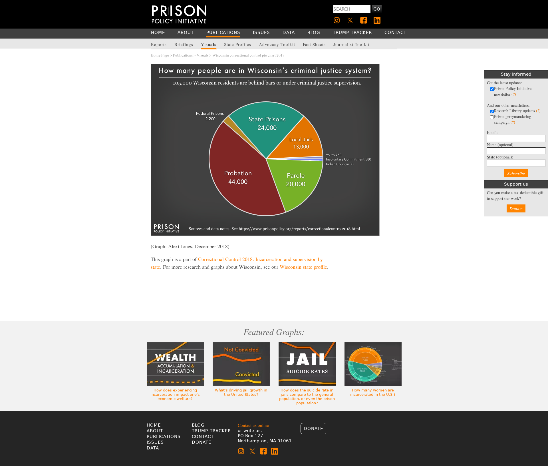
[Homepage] (179, 14)
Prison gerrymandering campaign (512, 119)
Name (501, 144)
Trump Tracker (211, 430)
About (155, 430)
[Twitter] (350, 20)
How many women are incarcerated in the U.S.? (373, 392)
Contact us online (253, 425)
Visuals (202, 55)
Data (153, 448)
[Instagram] (336, 20)
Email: (492, 132)
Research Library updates (517, 110)
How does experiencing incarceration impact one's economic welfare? (175, 394)
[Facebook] (363, 20)
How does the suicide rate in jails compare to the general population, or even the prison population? (307, 396)
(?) (513, 94)
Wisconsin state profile (303, 266)
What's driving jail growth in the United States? (241, 392)
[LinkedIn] (377, 20)
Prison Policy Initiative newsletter (512, 91)
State (500, 157)
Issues (155, 442)
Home (154, 425)
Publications (183, 55)
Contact (203, 436)
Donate (516, 208)
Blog (198, 425)
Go (376, 9)
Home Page (160, 55)
